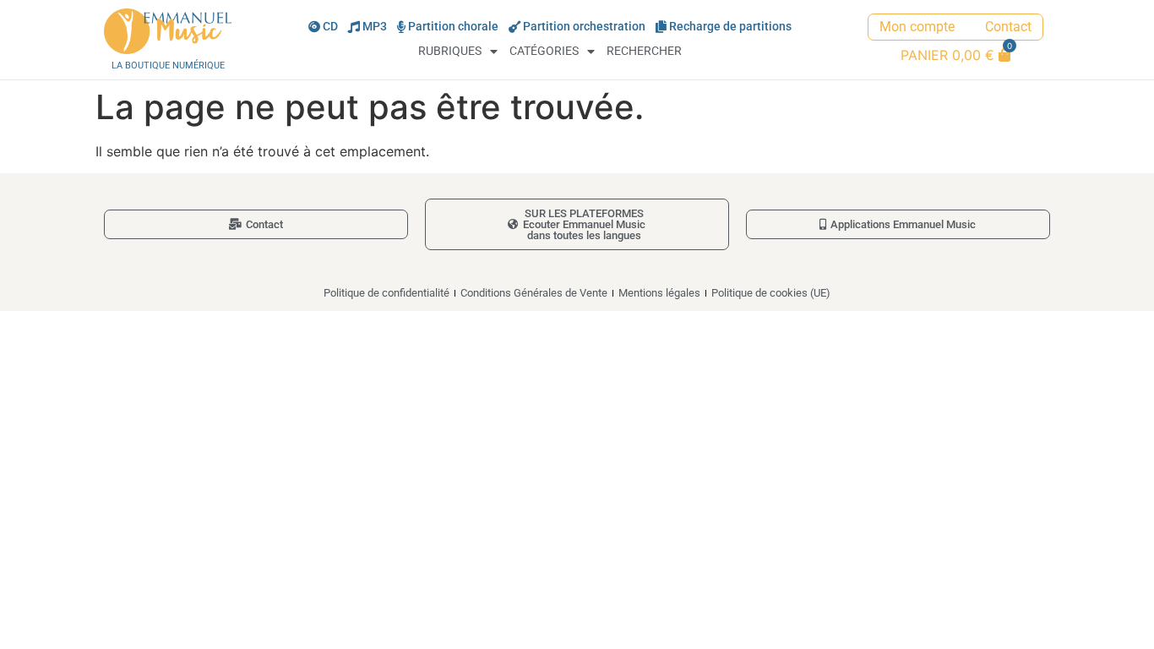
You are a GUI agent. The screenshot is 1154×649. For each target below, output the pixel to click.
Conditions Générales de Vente (533, 292)
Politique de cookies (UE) (770, 292)
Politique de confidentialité (386, 292)
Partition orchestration (584, 26)
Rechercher (644, 51)
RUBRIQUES (450, 51)
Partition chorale (453, 26)
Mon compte (917, 27)
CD (330, 26)
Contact (1008, 27)
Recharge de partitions (730, 26)
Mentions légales (659, 292)
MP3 (374, 26)
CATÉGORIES (544, 51)
